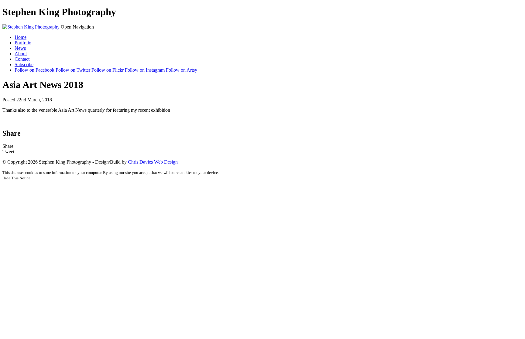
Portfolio (23, 42)
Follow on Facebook (34, 70)
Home (20, 37)
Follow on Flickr (107, 70)
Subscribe (24, 64)
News (20, 48)
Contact (22, 59)
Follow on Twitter (73, 70)
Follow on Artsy (181, 70)
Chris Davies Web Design (153, 161)
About (21, 53)
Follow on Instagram (145, 70)
